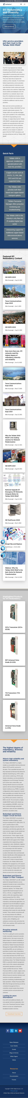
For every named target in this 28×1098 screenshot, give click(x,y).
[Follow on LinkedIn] (16, 1030)
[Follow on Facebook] (8, 1030)
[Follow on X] (12, 1030)
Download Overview (14, 1014)
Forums (14, 1079)
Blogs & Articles (14, 1053)
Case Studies (14, 1046)
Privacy (12, 1090)
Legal (16, 1090)
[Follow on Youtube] (20, 1030)
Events (14, 1049)
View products (9, 26)
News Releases (14, 1042)
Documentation (14, 1076)
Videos (14, 1060)
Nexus (14, 1072)
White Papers (14, 1056)
